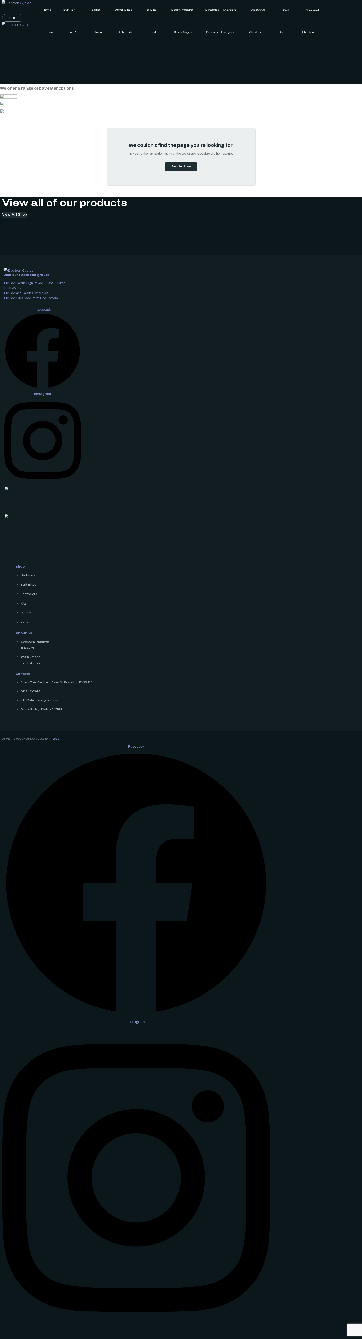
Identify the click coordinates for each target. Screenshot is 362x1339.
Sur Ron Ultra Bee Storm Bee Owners (31, 298)
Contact (23, 674)
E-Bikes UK (12, 288)
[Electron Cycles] (16, 3)
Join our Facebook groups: (27, 275)
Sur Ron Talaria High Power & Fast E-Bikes (34, 283)
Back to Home (181, 167)
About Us (24, 633)
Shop (20, 567)
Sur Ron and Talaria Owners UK (26, 293)
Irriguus (54, 738)
